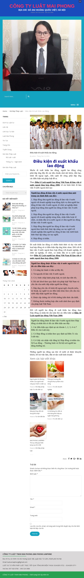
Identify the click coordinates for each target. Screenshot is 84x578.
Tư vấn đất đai (40, 416)
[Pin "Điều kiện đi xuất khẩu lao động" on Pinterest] (78, 458)
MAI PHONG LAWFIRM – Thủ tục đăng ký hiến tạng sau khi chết (37, 442)
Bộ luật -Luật (11, 157)
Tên (32, 499)
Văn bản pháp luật (9, 154)
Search (9, 180)
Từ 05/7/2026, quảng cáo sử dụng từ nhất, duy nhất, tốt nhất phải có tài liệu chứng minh (19, 232)
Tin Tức (5, 141)
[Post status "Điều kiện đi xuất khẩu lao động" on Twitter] (71, 458)
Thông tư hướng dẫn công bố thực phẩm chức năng (55, 381)
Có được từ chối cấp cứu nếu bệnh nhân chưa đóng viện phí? (19, 261)
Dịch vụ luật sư (8, 123)
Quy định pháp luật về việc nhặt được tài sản (19, 218)
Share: (65, 459)
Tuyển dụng (7, 149)
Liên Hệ (5, 127)
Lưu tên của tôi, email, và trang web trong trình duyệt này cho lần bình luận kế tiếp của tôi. (55, 527)
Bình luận (34, 474)
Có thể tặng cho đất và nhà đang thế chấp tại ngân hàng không (54, 413)
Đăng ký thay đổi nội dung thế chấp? (36, 412)
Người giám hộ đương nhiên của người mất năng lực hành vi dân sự (38, 381)
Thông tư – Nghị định (14, 162)
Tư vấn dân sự (38, 389)
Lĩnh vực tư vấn (8, 132)
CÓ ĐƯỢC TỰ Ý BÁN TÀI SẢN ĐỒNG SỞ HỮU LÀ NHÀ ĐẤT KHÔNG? (19, 247)
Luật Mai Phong (8, 136)
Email (32, 507)
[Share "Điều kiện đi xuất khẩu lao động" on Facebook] (69, 458)
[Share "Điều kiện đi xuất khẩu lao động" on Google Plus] (74, 458)
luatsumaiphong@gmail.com (17, 562)
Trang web (34, 515)
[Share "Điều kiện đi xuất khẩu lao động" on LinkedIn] (80, 458)
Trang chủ (6, 145)
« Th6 (5, 316)
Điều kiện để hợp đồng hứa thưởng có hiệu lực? (19, 206)
